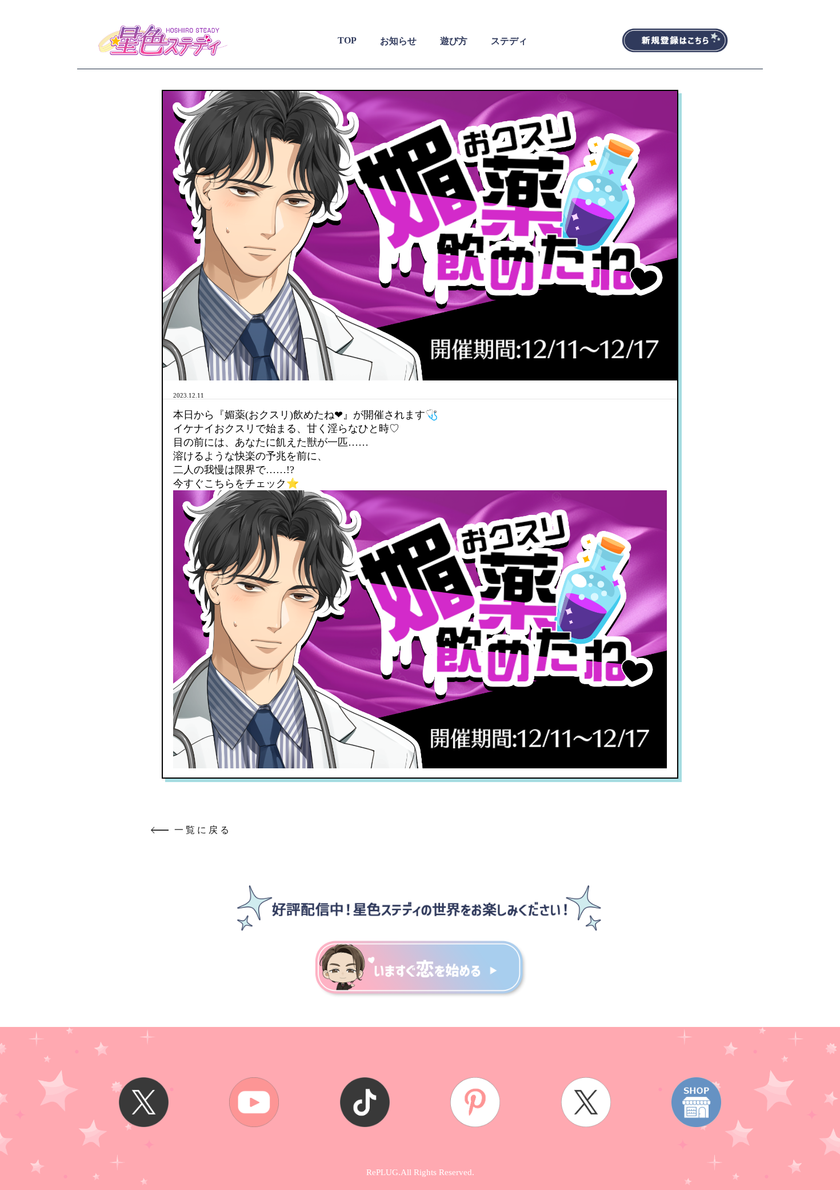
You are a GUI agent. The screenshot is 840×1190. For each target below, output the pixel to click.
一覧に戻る (202, 830)
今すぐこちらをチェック (229, 483)
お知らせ (398, 41)
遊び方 (453, 41)
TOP (347, 40)
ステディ (509, 41)
